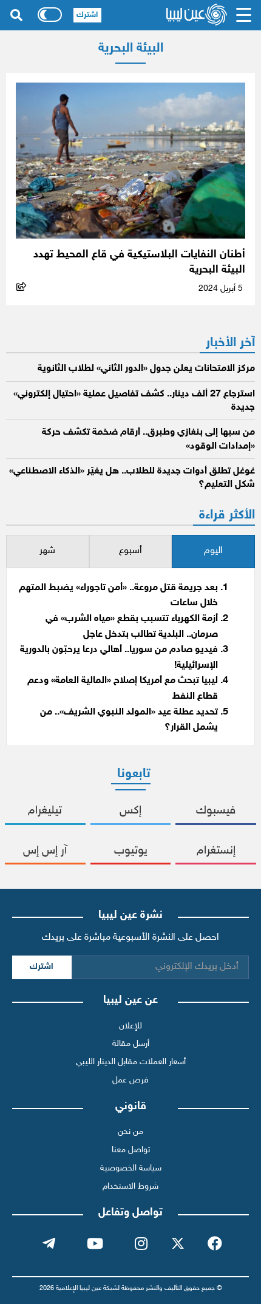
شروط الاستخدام (130, 1186)
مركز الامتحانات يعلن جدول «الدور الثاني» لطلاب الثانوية (146, 369)
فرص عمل (130, 1080)
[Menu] (243, 15)
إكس (130, 811)
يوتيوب (130, 851)
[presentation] (213, 551)
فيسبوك (216, 811)
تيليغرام (45, 811)
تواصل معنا (131, 1150)
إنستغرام (216, 851)
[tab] (213, 551)
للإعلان (130, 1026)
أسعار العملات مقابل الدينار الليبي (131, 1062)
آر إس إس (45, 851)
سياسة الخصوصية (130, 1168)
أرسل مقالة (130, 1044)
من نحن (130, 1132)
